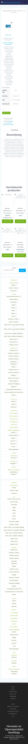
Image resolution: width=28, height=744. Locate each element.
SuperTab (8, 10)
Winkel (12, 689)
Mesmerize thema (14, 739)
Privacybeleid (13, 708)
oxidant (12, 124)
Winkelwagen (13, 696)
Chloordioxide (6, 124)
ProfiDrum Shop (13, 691)
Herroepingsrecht (13, 713)
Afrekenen (12, 698)
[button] (11, 22)
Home (4, 10)
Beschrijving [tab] (14, 130)
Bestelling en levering (13, 711)
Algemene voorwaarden (13, 706)
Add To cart (6, 112)
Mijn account (13, 694)
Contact (13, 704)
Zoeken (14, 268)
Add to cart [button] (7, 221)
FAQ (13, 716)
